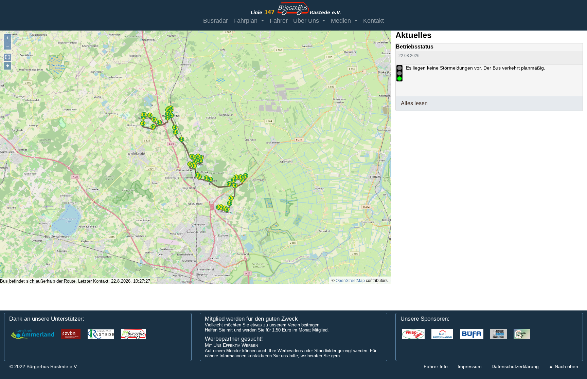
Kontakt (373, 20)
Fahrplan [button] (246, 20)
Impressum (470, 366)
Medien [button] (342, 20)
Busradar (215, 20)
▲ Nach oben (563, 366)
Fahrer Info (436, 366)
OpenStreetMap (350, 280)
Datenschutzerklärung (515, 366)
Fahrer (279, 20)
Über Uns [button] (307, 20)
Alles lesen (414, 103)
